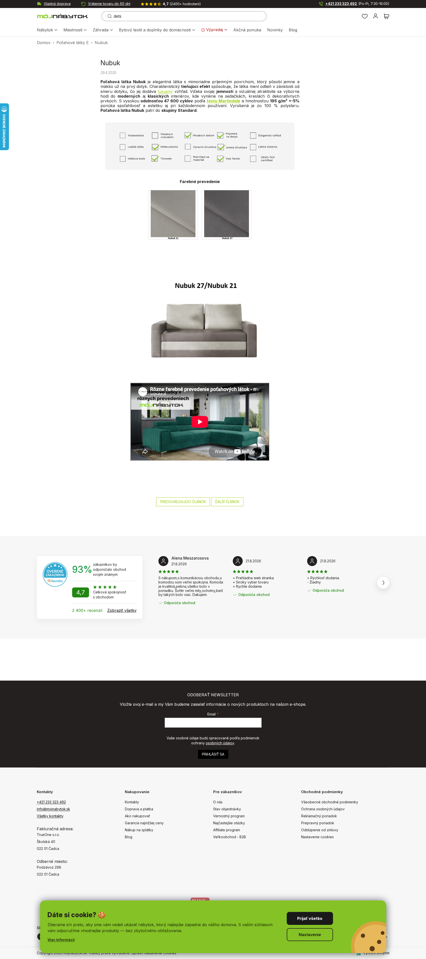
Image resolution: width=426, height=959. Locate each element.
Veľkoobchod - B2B (229, 837)
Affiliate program (226, 830)
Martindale (229, 100)
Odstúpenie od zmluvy (319, 830)
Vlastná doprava (57, 3)
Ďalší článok (227, 502)
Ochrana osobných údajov (323, 809)
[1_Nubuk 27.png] (226, 214)
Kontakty (132, 802)
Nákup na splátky (139, 830)
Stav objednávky (227, 809)
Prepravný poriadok (317, 823)
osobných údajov (220, 743)
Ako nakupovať (137, 816)
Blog (128, 837)
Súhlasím (310, 918)
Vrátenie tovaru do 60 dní (109, 3)
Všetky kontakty (50, 816)
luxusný (165, 91)
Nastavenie (310, 934)
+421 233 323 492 (357, 3)
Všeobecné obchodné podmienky (329, 802)
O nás (218, 802)
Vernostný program (229, 816)
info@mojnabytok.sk (53, 809)
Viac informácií (61, 940)
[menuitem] (47, 30)
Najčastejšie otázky (229, 823)
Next (383, 583)
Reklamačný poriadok (319, 816)
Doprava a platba (139, 809)
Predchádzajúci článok (183, 502)
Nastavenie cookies (317, 837)
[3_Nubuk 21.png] (173, 214)
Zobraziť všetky (122, 610)
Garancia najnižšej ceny (144, 823)
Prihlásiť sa (213, 754)
